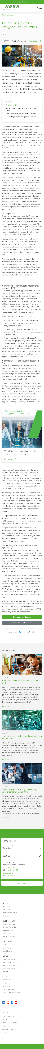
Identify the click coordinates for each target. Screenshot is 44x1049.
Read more (5, 706)
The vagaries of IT (11, 105)
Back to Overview (8, 15)
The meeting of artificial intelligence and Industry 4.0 (22, 117)
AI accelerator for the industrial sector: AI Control (21, 114)
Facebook (38, 47)
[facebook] (19, 632)
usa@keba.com (8, 873)
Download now (8, 459)
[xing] (29, 632)
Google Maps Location (10, 875)
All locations (22, 883)
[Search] (37, 8)
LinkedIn (37, 51)
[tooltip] (33, 632)
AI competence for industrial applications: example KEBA (22, 109)
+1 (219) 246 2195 (12, 868)
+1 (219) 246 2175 (12, 870)
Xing (35, 55)
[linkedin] (24, 632)
